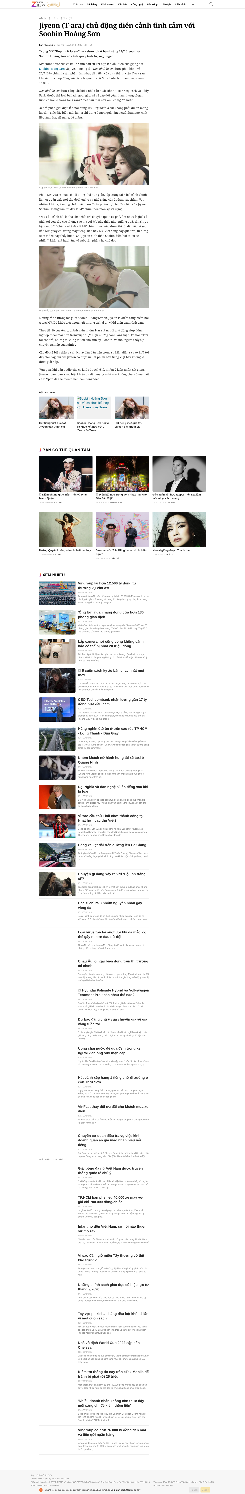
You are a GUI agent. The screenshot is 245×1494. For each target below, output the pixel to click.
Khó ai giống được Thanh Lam (171, 550)
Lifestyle (166, 4)
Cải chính (180, 4)
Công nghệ (137, 4)
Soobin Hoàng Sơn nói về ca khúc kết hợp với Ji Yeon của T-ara (93, 427)
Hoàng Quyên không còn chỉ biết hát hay (65, 550)
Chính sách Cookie (124, 1490)
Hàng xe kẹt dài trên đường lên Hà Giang (112, 845)
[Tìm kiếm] (211, 4)
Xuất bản (78, 4)
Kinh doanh (107, 4)
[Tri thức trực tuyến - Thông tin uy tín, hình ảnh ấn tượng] (46, 4)
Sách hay (92, 4)
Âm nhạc (46, 18)
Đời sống (152, 4)
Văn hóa (122, 4)
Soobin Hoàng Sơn (52, 69)
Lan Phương (46, 45)
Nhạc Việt (64, 18)
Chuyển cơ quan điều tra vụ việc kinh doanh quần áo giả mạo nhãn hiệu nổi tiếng (109, 1140)
